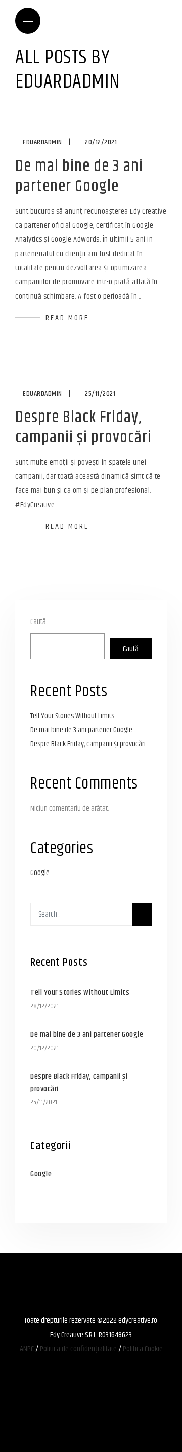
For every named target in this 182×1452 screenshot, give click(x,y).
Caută (38, 621)
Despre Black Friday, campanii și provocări (83, 427)
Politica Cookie (143, 1349)
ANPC (27, 1349)
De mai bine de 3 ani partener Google (79, 176)
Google (40, 872)
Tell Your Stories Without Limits (72, 716)
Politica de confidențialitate (78, 1349)
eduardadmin (42, 142)
